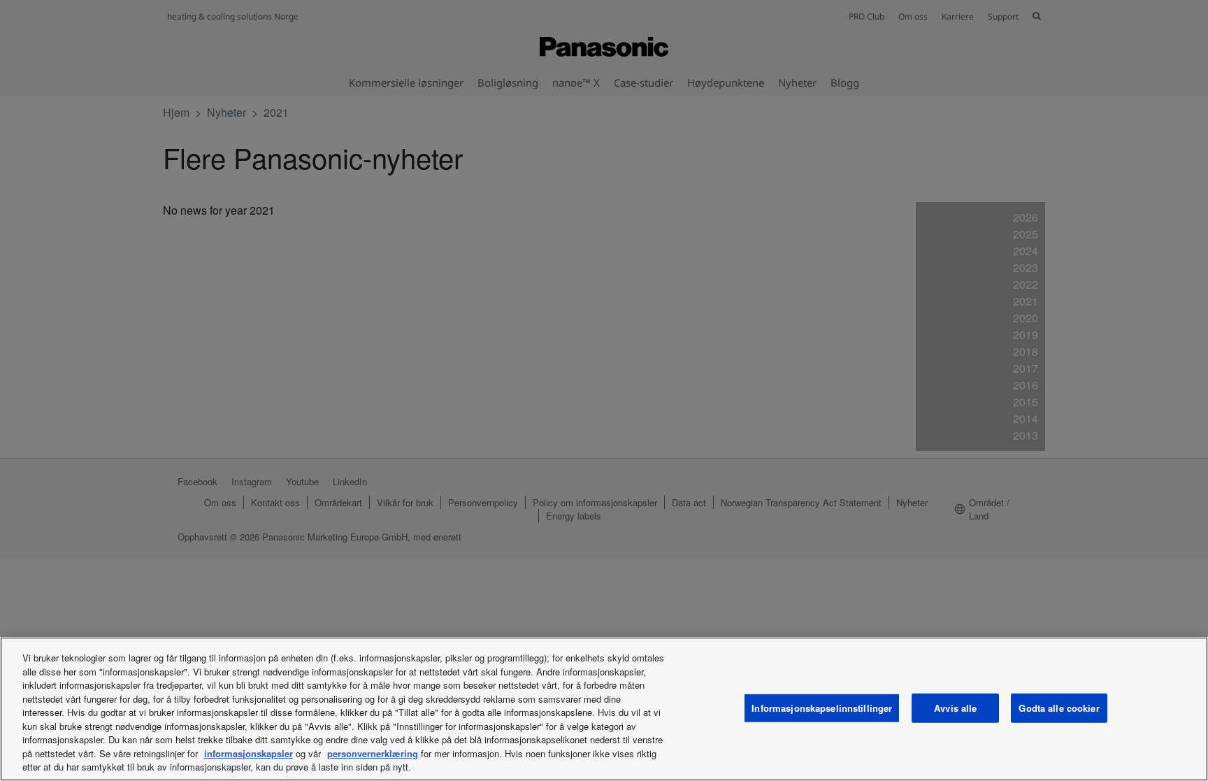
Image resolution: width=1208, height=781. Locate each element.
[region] (604, 709)
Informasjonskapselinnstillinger (822, 708)
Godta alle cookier (1059, 708)
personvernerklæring (372, 753)
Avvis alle (955, 708)
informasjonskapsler (248, 753)
